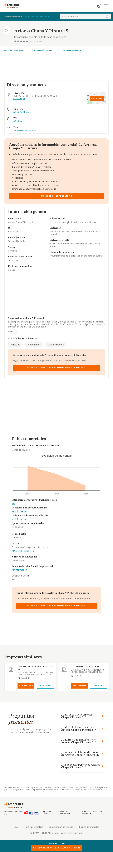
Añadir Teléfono (21, 112)
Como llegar (19, 98)
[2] (18, 41)
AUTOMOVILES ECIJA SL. (85, 666)
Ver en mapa (97, 98)
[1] (15, 41)
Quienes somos (47, 812)
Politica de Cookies (34, 826)
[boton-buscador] (107, 16)
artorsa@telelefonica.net (25, 130)
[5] (27, 41)
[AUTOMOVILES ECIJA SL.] (64, 669)
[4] (24, 41)
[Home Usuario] (99, 6)
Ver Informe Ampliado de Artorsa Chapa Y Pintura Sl (56, 367)
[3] (21, 41)
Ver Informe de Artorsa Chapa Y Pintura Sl (56, 848)
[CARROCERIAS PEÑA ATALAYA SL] (11, 669)
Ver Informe (26, 685)
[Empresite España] (13, 6)
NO (13, 503)
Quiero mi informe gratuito (56, 196)
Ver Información (19, 511)
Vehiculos (15, 344)
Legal (16, 826)
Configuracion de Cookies (61, 826)
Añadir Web (18, 121)
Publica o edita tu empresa (92, 812)
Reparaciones (34, 344)
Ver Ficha (45, 685)
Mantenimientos (55, 344)
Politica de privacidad (89, 826)
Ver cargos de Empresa (23, 551)
